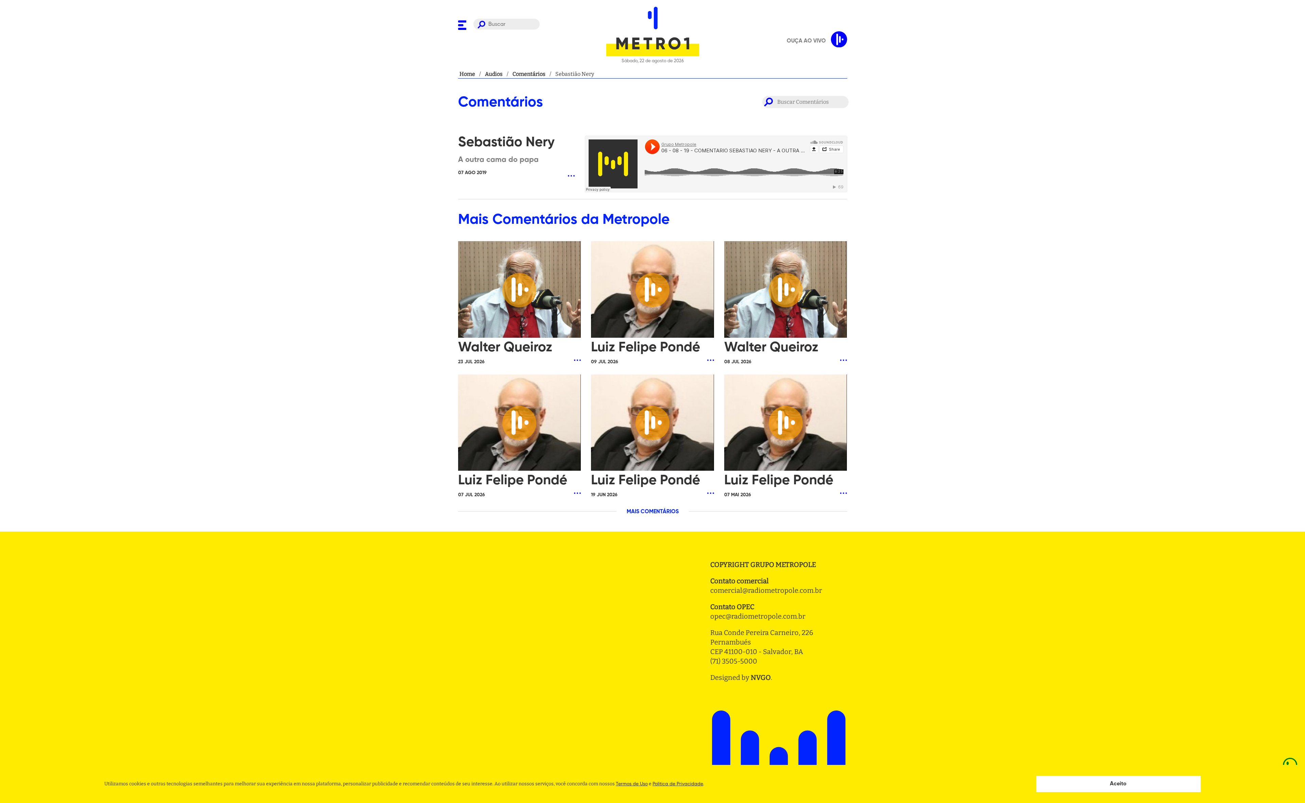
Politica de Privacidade (677, 784)
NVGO (761, 677)
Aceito (1118, 784)
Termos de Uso (632, 784)
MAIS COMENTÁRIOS (653, 512)
